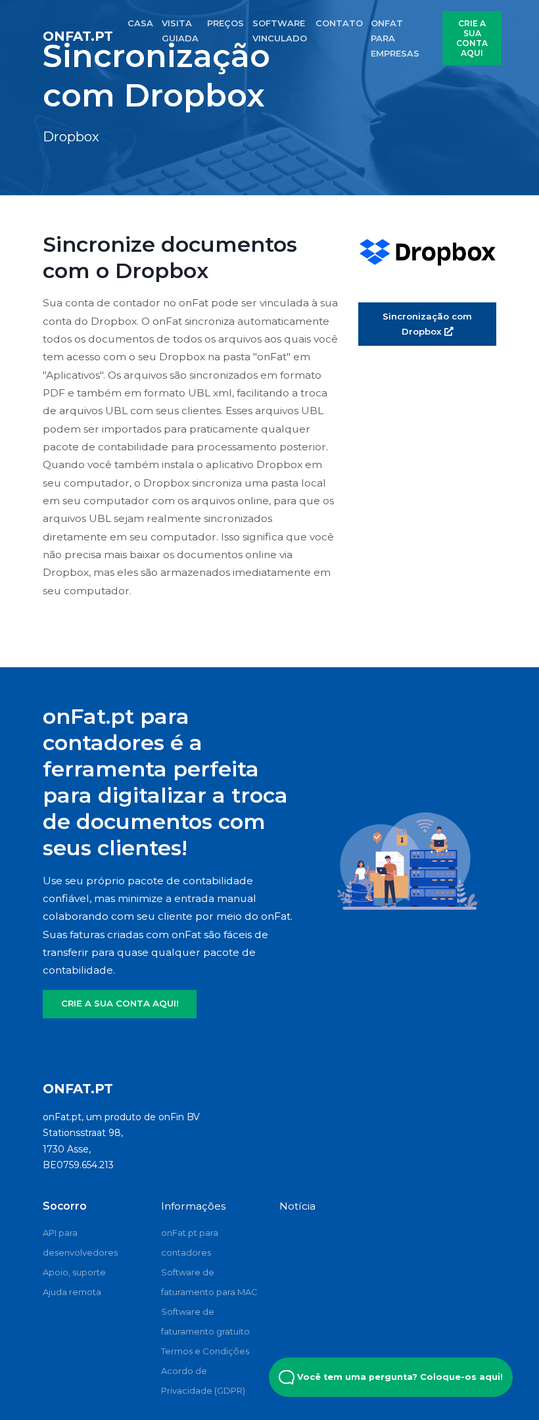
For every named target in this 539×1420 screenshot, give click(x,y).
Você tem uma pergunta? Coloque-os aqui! (398, 1377)
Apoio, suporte (74, 1272)
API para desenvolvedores (80, 1242)
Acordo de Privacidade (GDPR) (203, 1380)
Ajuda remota (72, 1292)
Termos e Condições (205, 1351)
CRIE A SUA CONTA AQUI (472, 38)
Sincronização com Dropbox (427, 324)
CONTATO (339, 23)
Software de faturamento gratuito (205, 1321)
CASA (140, 23)
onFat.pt (78, 36)
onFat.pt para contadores (189, 1242)
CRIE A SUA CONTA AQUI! (120, 1003)
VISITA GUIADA (180, 30)
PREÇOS (225, 23)
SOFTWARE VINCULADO (279, 30)
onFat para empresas (395, 38)
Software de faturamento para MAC (209, 1282)
